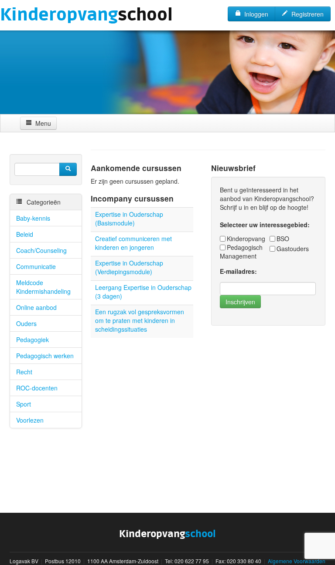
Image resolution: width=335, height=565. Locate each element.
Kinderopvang (246, 238)
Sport (23, 404)
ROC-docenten (37, 387)
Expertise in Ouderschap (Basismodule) (129, 218)
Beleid (24, 234)
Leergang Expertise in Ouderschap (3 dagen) (143, 291)
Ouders (26, 323)
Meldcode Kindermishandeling (43, 287)
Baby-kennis (33, 218)
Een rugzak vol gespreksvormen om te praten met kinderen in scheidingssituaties (139, 320)
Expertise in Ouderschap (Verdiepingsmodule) (129, 267)
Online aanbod (36, 307)
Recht (24, 371)
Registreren (306, 14)
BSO (283, 238)
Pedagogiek (32, 339)
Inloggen (254, 14)
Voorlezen (30, 420)
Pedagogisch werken (45, 355)
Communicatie (36, 266)
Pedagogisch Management (241, 251)
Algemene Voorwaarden (296, 561)
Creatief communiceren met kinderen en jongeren (133, 243)
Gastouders (293, 248)
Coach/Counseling (41, 250)
